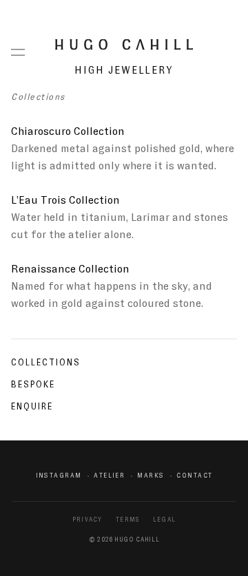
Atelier (109, 475)
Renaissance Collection (70, 269)
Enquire (32, 407)
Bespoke (33, 385)
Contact (194, 475)
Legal (164, 519)
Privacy (87, 519)
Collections (46, 362)
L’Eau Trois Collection (65, 200)
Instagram (59, 475)
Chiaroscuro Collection (68, 131)
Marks (150, 475)
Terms (127, 519)
